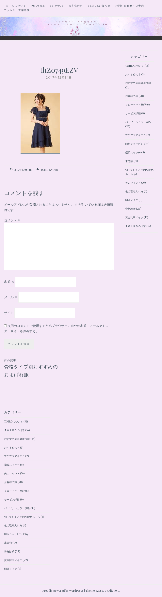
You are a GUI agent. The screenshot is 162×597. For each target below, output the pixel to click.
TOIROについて (15, 5)
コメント (12, 220)
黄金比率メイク (134, 217)
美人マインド (133, 182)
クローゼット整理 (135, 104)
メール (11, 297)
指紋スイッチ (133, 152)
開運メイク (131, 200)
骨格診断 (130, 208)
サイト (9, 313)
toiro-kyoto (49, 170)
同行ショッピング (135, 143)
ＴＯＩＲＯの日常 (135, 226)
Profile (38, 5)
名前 (9, 281)
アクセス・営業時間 (17, 10)
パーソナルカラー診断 (138, 122)
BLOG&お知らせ (99, 5)
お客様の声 (76, 5)
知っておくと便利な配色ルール (22, 517)
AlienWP (113, 590)
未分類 (129, 161)
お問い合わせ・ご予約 (129, 5)
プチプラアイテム (135, 135)
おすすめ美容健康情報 (138, 83)
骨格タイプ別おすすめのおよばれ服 (31, 368)
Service (57, 5)
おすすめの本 (133, 74)
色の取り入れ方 (134, 191)
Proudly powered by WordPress (62, 590)
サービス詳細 (133, 113)
